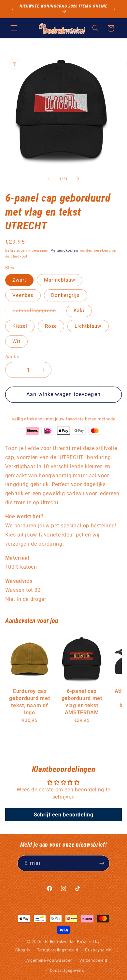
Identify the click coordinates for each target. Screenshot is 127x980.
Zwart (19, 280)
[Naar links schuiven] (49, 179)
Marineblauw (60, 280)
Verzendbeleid (93, 960)
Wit (16, 341)
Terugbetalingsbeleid (57, 950)
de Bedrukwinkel (60, 941)
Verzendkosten (64, 250)
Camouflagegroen (38, 312)
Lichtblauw (88, 326)
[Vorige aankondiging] (12, 9)
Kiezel (19, 326)
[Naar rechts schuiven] (78, 179)
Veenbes (23, 295)
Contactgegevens (67, 970)
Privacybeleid (98, 950)
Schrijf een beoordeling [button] (63, 815)
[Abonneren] (101, 863)
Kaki (79, 310)
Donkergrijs (65, 295)
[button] (13, 28)
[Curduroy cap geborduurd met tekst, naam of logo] (30, 659)
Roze (51, 326)
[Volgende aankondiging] (114, 9)
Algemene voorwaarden (49, 960)
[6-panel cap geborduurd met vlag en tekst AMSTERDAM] (82, 659)
